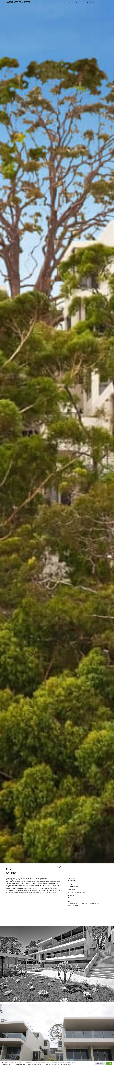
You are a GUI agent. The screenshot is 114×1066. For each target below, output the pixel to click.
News (83, 3)
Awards (89, 3)
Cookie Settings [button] (100, 1063)
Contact (95, 3)
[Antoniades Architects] (18, 3)
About (65, 3)
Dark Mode (103, 3)
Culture (78, 3)
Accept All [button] (108, 1063)
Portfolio (71, 3)
